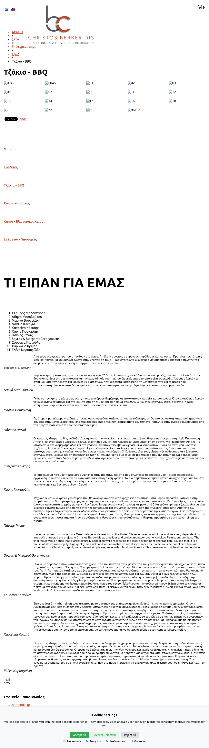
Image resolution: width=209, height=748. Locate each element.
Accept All (79, 735)
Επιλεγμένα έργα (24, 47)
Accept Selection (105, 735)
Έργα (15, 54)
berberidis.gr (21, 705)
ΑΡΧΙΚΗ (17, 32)
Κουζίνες (11, 167)
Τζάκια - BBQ (14, 185)
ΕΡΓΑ (15, 39)
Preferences (117, 741)
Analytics (95, 741)
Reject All (130, 735)
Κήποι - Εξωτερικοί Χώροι (24, 221)
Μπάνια (10, 149)
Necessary (74, 741)
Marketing (140, 741)
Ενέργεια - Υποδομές (20, 239)
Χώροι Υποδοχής (17, 203)
